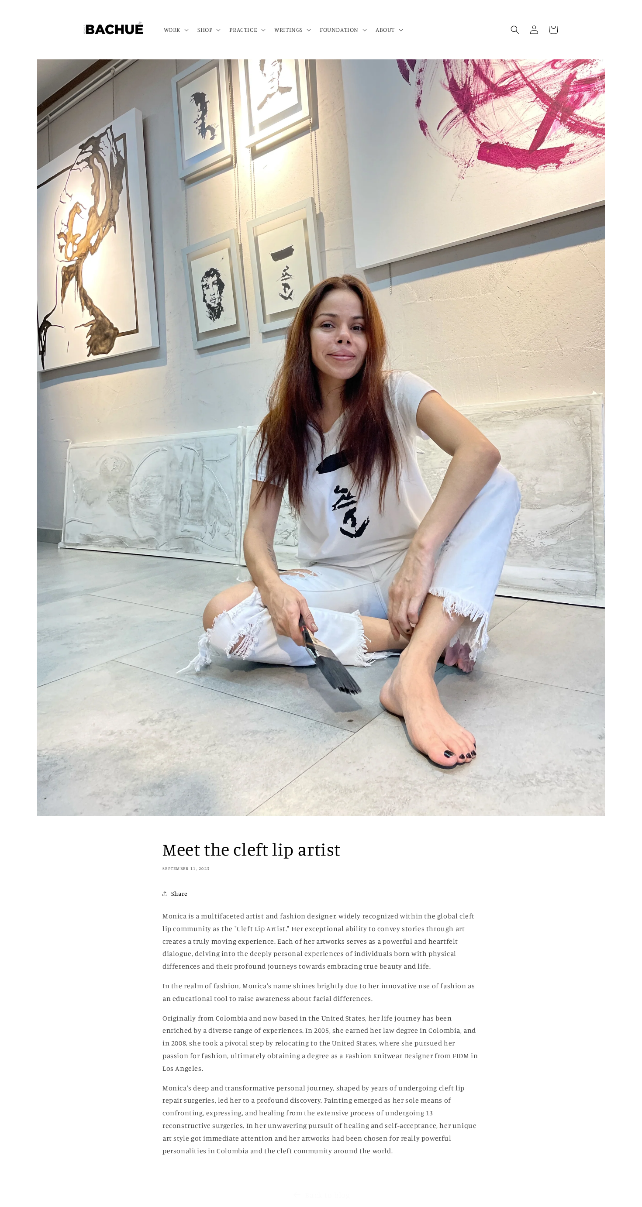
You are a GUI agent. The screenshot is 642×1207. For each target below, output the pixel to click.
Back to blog (327, 1195)
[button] (175, 30)
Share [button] (179, 894)
